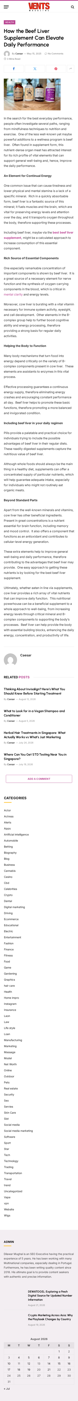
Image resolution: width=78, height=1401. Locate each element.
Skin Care (10, 1112)
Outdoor (9, 1076)
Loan (7, 1034)
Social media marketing (18, 1130)
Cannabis (10, 870)
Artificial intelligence (16, 834)
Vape (7, 1197)
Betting (8, 846)
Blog (6, 858)
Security (9, 1094)
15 (59, 1363)
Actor (7, 810)
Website (9, 1209)
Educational (11, 925)
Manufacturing (13, 1040)
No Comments (55, 53)
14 (49, 1363)
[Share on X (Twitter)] (35, 69)
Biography (10, 852)
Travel (8, 1179)
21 (49, 1369)
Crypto (8, 895)
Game (7, 967)
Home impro (11, 997)
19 (28, 1369)
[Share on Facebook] (14, 69)
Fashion (8, 943)
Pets (6, 1082)
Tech (7, 1155)
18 (18, 1369)
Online (8, 1070)
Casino (8, 876)
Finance (9, 949)
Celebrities (10, 888)
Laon (7, 1015)
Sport (7, 1142)
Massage (9, 1052)
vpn (6, 1203)
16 (69, 1363)
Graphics (9, 979)
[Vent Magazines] (39, 7)
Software (9, 1136)
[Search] (72, 7)
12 (28, 1363)
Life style (9, 1028)
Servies (8, 1106)
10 (9, 1363)
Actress (8, 816)
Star (6, 1148)
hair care (9, 985)
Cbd (6, 882)
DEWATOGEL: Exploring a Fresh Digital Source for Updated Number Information (50, 1295)
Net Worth (10, 1064)
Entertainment (12, 937)
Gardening (10, 973)
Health (9, 22)
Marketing (10, 1046)
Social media (12, 1124)
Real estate (11, 1088)
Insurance (10, 1009)
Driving (8, 913)
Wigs (7, 1215)
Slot (6, 1118)
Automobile (11, 840)
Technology (11, 1161)
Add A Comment (39, 778)
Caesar (19, 53)
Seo (6, 1100)
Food (7, 961)
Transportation (13, 1173)
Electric (8, 931)
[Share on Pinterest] (56, 69)
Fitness (8, 955)
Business (9, 864)
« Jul (7, 1388)
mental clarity (13, 294)
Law (6, 1021)
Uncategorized (13, 1191)
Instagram (10, 1003)
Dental (8, 901)
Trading (8, 1167)
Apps (7, 828)
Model (8, 1058)
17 (9, 1369)
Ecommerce (11, 919)
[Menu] (6, 7)
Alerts (7, 822)
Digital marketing (14, 907)
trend (7, 1185)
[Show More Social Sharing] (70, 69)
